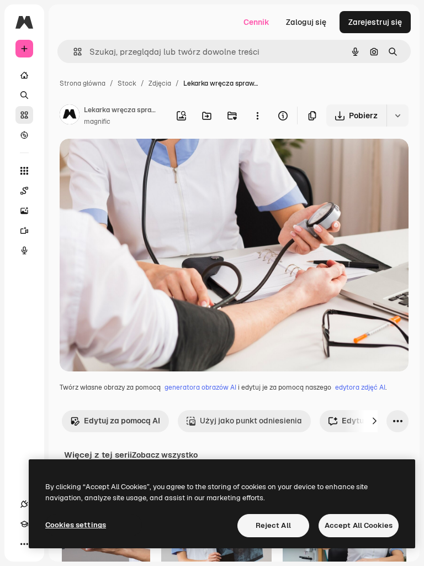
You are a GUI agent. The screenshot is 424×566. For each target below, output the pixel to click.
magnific (97, 121)
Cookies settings (75, 525)
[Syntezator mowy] (24, 250)
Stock (127, 83)
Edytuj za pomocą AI (122, 421)
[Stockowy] (24, 115)
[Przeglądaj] (24, 135)
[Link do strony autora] (70, 116)
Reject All (273, 525)
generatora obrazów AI (200, 387)
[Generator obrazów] (24, 210)
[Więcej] (24, 544)
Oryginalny (136, 160)
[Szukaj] (24, 95)
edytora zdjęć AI (360, 387)
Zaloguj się (306, 22)
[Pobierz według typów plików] (397, 115)
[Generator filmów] (24, 230)
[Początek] (24, 75)
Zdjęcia (160, 83)
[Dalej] (374, 421)
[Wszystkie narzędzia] (24, 171)
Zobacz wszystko (165, 455)
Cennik (256, 22)
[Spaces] (24, 191)
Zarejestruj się (375, 22)
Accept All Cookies (359, 525)
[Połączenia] (24, 504)
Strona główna (82, 83)
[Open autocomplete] (73, 52)
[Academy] (24, 524)
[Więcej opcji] (257, 115)
